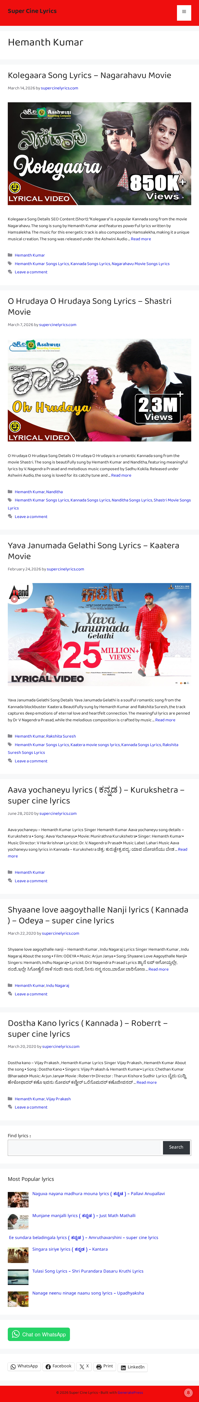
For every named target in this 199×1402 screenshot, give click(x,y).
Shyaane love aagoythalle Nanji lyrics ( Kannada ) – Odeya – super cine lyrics (98, 917)
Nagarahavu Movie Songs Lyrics (141, 265)
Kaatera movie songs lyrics (95, 746)
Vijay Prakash (58, 1100)
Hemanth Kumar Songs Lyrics (42, 265)
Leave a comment (31, 273)
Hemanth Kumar (30, 256)
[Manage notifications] (188, 1393)
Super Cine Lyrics (32, 12)
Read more (141, 240)
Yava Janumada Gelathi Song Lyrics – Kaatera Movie (93, 553)
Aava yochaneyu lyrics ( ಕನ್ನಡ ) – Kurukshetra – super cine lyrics (96, 798)
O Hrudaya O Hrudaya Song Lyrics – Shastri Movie (90, 309)
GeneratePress (130, 1393)
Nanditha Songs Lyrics (132, 501)
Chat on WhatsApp (44, 1334)
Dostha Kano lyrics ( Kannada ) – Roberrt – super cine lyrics (88, 1031)
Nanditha (54, 493)
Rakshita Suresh (61, 737)
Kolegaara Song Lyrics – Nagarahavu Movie (89, 77)
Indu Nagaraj (57, 987)
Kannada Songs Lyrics (90, 265)
